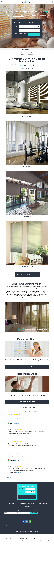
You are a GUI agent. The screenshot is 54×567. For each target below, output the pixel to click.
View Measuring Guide (20, 33)
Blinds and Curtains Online (26, 528)
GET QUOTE (34, 34)
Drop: (15, 30)
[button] (34, 513)
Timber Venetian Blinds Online (29, 525)
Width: (16, 26)
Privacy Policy (45, 540)
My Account (6, 536)
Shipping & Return (23, 540)
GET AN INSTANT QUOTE (27, 274)
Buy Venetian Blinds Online (42, 525)
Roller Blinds (37, 64)
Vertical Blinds (29, 64)
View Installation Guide (27, 402)
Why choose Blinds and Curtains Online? (13, 525)
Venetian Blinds (22, 64)
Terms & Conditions (34, 540)
